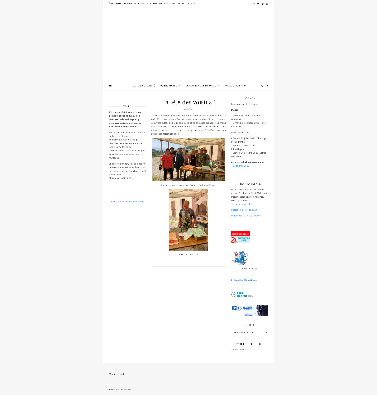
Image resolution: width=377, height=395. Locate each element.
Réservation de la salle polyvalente (126, 201)
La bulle (191, 3)
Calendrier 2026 (241, 165)
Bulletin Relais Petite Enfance (246, 215)
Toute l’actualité (143, 85)
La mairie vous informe (201, 85)
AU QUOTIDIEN (233, 85)
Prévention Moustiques (244, 280)
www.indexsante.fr (241, 203)
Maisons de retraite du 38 (244, 209)
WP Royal (128, 389)
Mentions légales (117, 373)
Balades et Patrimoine (150, 3)
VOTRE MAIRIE (168, 85)
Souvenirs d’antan (174, 3)
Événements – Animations (122, 3)
